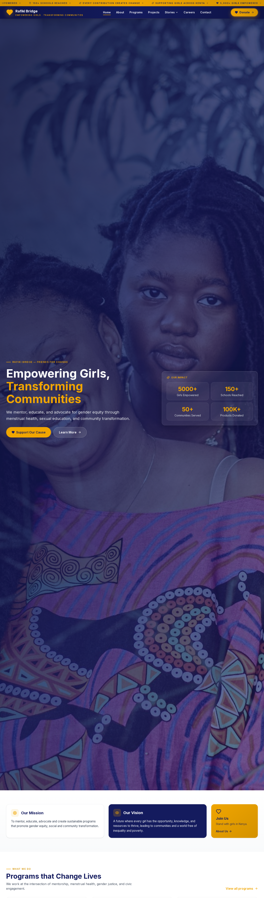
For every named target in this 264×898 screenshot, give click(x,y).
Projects (153, 12)
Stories (170, 12)
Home (107, 12)
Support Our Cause (31, 432)
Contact (205, 12)
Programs (136, 12)
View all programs (239, 888)
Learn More (68, 432)
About (120, 12)
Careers (189, 12)
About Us (222, 831)
